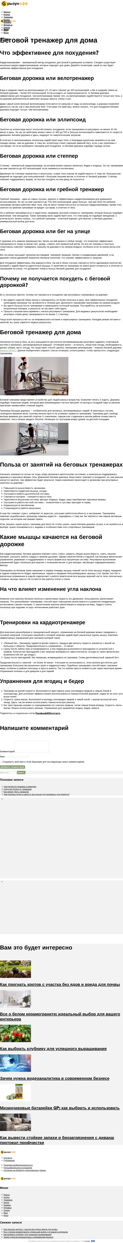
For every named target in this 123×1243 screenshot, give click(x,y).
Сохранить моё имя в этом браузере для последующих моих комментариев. (43, 761)
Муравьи (8, 25)
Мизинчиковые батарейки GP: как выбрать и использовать (60, 1107)
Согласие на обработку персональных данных (25, 1170)
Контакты (8, 1157)
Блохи (6, 1202)
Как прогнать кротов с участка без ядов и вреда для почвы (60, 984)
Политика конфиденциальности (18, 1165)
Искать (21, 772)
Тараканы (8, 1200)
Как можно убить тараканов (16, 791)
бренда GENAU (8, 350)
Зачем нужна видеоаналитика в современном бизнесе (54, 1078)
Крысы (7, 12)
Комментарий (7, 751)
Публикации (9, 1160)
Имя (2, 756)
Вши (6, 1213)
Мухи (6, 32)
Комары (7, 1205)
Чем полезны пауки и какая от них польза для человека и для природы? (37, 794)
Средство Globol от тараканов (18, 789)
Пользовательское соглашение (18, 1167)
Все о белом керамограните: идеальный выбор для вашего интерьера (36, 1232)
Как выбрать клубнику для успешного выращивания (53, 1048)
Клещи (7, 1210)
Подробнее (87, 1241)
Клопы (7, 14)
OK (93, 1241)
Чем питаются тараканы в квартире (20, 786)
